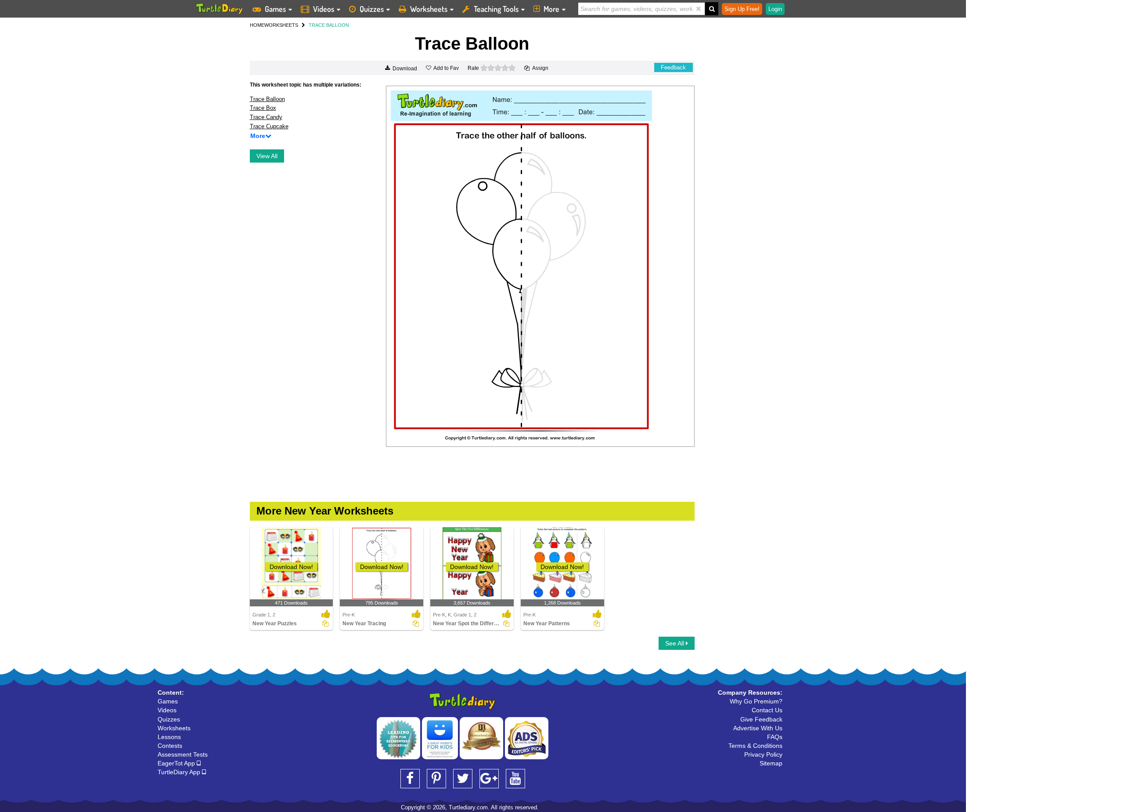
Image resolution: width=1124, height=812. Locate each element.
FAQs (774, 736)
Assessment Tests (183, 754)
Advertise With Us (757, 728)
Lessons (169, 736)
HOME (257, 25)
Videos (323, 9)
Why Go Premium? (756, 701)
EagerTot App (177, 763)
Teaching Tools (496, 9)
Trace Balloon (267, 99)
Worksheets (428, 9)
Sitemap (771, 763)
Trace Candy (266, 117)
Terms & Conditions (755, 745)
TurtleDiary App (180, 772)
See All (675, 643)
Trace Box (263, 108)
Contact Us (767, 710)
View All (266, 156)
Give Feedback (761, 719)
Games (275, 9)
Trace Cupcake (269, 126)
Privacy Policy (763, 754)
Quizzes (371, 9)
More (551, 9)
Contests (170, 745)
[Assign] (325, 623)
